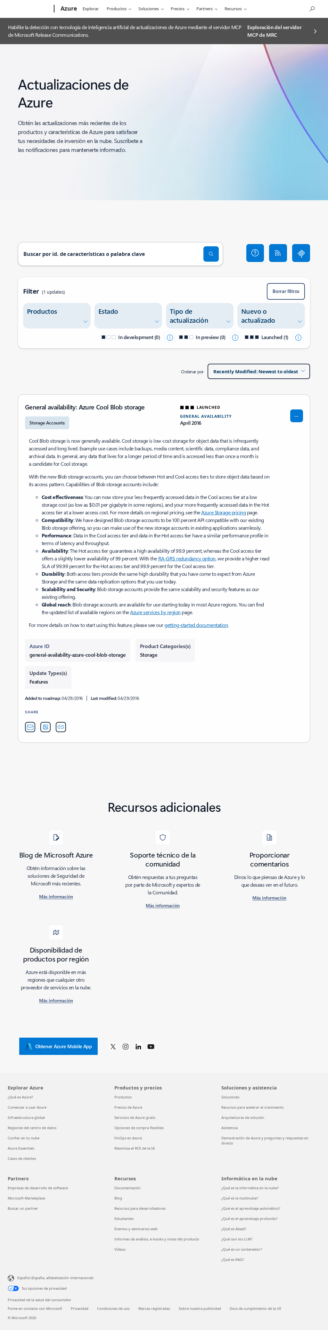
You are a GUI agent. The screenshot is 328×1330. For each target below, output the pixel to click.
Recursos (233, 9)
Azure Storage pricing (223, 512)
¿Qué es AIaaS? (233, 1228)
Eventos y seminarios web (136, 1228)
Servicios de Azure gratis (134, 1117)
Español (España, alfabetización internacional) (55, 1277)
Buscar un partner (23, 1208)
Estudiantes (124, 1218)
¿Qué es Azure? (20, 1097)
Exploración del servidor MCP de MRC (274, 31)
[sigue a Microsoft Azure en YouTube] (151, 1046)
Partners (204, 9)
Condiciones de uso (113, 1308)
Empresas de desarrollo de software (38, 1187)
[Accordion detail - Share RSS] (45, 727)
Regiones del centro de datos (32, 1127)
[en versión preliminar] (235, 337)
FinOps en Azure (128, 1138)
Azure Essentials (21, 1148)
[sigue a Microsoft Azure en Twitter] (113, 1046)
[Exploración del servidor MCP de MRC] (301, 253)
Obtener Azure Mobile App (63, 1046)
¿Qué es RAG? (232, 1259)
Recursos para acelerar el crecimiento (252, 1107)
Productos (117, 9)
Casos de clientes (22, 1158)
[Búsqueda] (211, 254)
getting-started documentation (196, 624)
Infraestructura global (26, 1117)
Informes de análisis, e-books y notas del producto (156, 1239)
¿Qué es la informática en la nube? (250, 1187)
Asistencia (229, 1127)
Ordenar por (192, 371)
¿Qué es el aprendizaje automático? (250, 1208)
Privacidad (79, 1308)
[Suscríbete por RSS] (278, 253)
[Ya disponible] (298, 337)
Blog (118, 1198)
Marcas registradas (154, 1308)
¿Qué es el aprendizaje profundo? (249, 1218)
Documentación (127, 1187)
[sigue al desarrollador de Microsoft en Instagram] (125, 1046)
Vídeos (120, 1249)
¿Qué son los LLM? (236, 1239)
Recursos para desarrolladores (140, 1208)
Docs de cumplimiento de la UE (255, 1308)
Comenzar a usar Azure (27, 1107)
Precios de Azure (128, 1107)
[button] (255, 253)
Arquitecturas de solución (242, 1117)
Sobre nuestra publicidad (200, 1308)
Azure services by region (155, 612)
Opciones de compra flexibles (139, 1127)
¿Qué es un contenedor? (241, 1249)
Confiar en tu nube (23, 1138)
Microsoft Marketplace (26, 1198)
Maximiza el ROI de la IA (134, 1148)
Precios (177, 9)
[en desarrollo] (169, 337)
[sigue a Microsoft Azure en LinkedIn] (138, 1046)
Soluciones (148, 9)
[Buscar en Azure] (311, 8)
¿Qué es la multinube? (239, 1198)
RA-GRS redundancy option (187, 558)
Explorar (91, 9)
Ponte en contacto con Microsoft (35, 1308)
